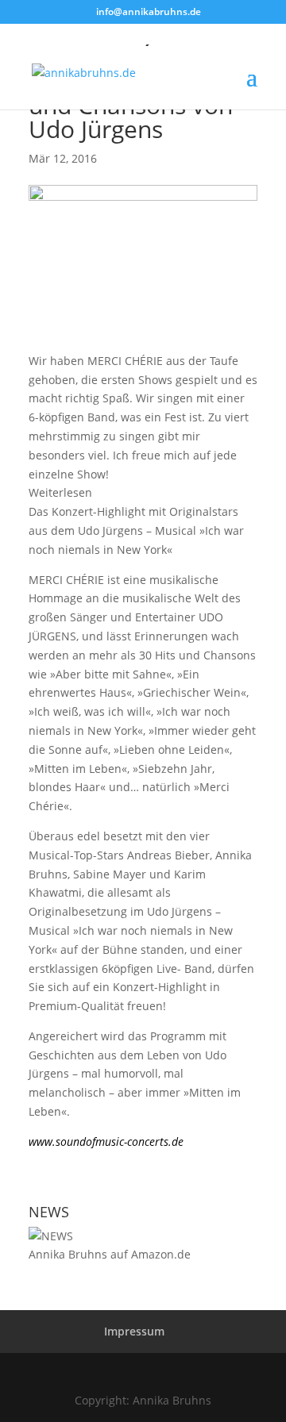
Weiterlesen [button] (60, 492)
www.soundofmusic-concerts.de (106, 1141)
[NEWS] (51, 1235)
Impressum (134, 1331)
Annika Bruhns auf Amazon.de (110, 1254)
